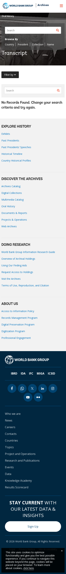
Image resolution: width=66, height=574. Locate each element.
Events (9, 467)
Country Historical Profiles (16, 160)
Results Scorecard (16, 487)
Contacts (11, 434)
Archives (43, 5)
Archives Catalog (10, 186)
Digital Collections (11, 193)
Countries (11, 440)
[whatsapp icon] (22, 388)
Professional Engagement (16, 338)
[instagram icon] (52, 388)
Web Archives (9, 226)
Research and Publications (22, 460)
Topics (9, 447)
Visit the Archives (11, 278)
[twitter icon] (32, 388)
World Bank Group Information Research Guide (28, 252)
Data (8, 474)
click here (28, 568)
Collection (37, 44)
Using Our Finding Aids (14, 265)
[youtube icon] (28, 397)
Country (9, 44)
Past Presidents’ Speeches (16, 147)
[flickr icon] (38, 397)
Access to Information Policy (17, 311)
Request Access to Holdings (17, 272)
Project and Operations (20, 454)
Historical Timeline (11, 154)
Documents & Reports (14, 213)
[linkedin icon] (42, 388)
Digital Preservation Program (17, 324)
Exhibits (5, 133)
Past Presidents (10, 140)
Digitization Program (13, 331)
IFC (31, 373)
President (23, 44)
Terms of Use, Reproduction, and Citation (25, 285)
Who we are (13, 414)
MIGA (40, 373)
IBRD (14, 373)
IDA (23, 373)
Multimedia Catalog (12, 199)
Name (50, 44)
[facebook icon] (12, 388)
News (8, 420)
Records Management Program (19, 317)
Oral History (8, 16)
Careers (10, 427)
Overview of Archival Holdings (18, 258)
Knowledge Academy (18, 481)
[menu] (61, 5)
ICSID (51, 373)
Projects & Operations (14, 219)
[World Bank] (27, 359)
